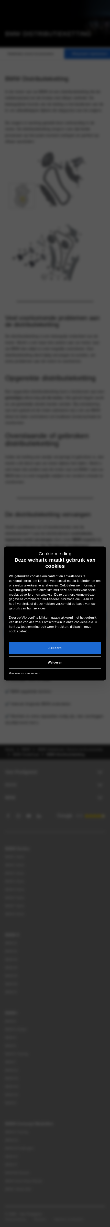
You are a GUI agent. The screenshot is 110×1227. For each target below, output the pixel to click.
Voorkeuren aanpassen (24, 673)
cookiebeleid (83, 622)
